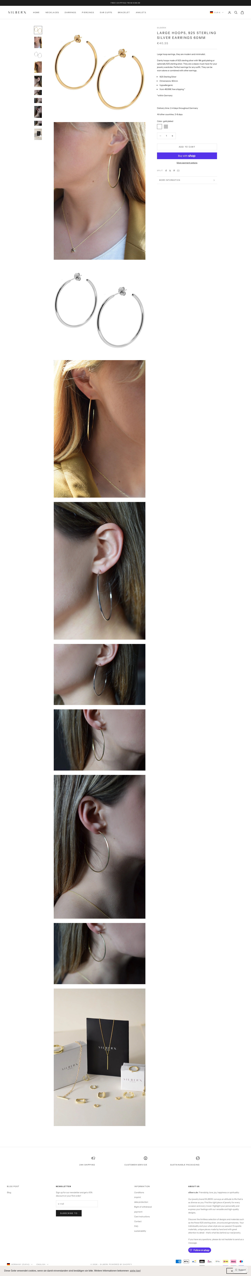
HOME (36, 12)
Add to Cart (187, 147)
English (41, 1264)
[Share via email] (178, 170)
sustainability (140, 1231)
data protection (141, 1202)
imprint (137, 1197)
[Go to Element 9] (38, 123)
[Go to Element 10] (38, 134)
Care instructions (142, 1216)
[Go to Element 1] (38, 30)
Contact (137, 1221)
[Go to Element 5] (38, 81)
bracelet (124, 12)
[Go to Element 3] (38, 55)
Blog (9, 1192)
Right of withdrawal (143, 1207)
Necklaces (52, 12)
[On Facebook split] (166, 170)
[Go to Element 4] (38, 67)
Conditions (139, 1192)
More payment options (187, 163)
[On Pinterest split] (174, 170)
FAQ (136, 1226)
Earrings (70, 12)
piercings (88, 12)
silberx (161, 28)
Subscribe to (68, 1213)
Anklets (141, 12)
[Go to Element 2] (38, 42)
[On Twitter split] (170, 170)
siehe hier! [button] (135, 1270)
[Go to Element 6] (38, 92)
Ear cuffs (106, 12)
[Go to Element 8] (38, 112)
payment (138, 1211)
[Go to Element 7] (38, 100)
